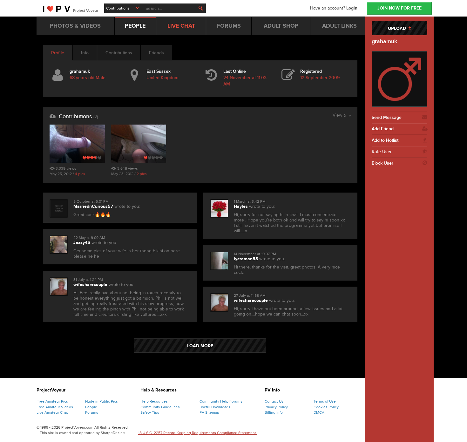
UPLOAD (398, 28)
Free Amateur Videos (55, 407)
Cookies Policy (326, 407)
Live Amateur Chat (52, 412)
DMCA (319, 412)
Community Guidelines (160, 407)
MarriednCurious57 (93, 206)
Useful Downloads (215, 407)
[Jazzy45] (59, 244)
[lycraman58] (219, 261)
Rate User (382, 151)
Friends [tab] (156, 53)
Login (351, 8)
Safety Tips (149, 412)
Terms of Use (325, 401)
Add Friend (383, 129)
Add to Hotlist (385, 140)
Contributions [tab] (118, 53)
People (91, 407)
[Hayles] (219, 208)
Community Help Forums (221, 401)
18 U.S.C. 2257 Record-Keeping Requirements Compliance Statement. (197, 433)
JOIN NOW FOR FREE (399, 8)
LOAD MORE (200, 346)
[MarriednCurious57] (59, 208)
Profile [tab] (57, 53)
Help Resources (154, 401)
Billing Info (274, 412)
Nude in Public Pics (101, 401)
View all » (342, 115)
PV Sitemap (209, 412)
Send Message (387, 117)
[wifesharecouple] (59, 286)
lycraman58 (246, 259)
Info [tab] (85, 53)
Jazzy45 (81, 242)
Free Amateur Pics (52, 401)
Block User (382, 163)
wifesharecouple (90, 284)
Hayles (241, 206)
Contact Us (274, 401)
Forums (91, 412)
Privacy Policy (276, 407)
